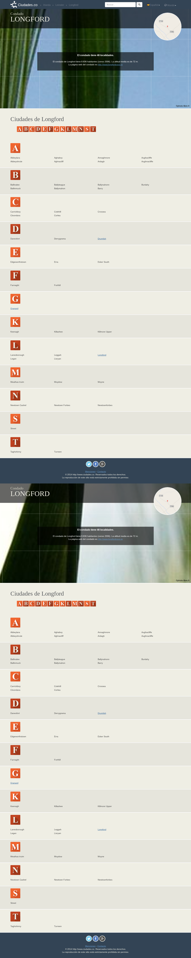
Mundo (171, 5)
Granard (14, 308)
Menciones (90, 471)
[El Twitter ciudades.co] (89, 464)
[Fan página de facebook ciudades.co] (96, 464)
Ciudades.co (27, 5)
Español (154, 5)
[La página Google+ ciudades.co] (102, 464)
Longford (102, 355)
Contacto (101, 471)
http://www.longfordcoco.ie (110, 64)
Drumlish (102, 238)
